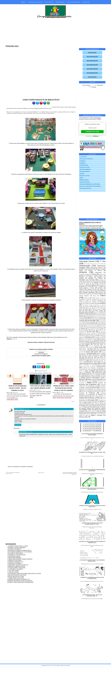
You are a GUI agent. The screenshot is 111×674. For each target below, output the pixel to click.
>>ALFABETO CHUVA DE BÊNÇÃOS (16, 547)
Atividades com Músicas (95, 278)
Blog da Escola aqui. (49, 342)
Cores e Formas (89, 306)
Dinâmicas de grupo (86, 334)
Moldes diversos (86, 378)
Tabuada (101, 412)
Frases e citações (100, 353)
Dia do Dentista (89, 324)
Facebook (82, 346)
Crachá (81, 308)
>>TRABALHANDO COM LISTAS (15, 578)
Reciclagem (91, 400)
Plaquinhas (83, 391)
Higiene (90, 355)
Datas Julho (88, 309)
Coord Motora (101, 303)
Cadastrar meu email (92, 131)
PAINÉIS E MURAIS (84, 180)
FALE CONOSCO (49, 2)
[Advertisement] (52, 32)
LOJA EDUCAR (85, 2)
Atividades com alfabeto (86, 277)
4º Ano (96, 263)
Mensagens (91, 375)
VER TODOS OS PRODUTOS (86, 158)
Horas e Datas (98, 356)
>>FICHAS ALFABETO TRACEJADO (16, 568)
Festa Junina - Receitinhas (86, 349)
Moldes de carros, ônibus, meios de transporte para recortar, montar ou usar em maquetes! (63, 388)
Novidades (100, 382)
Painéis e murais (85, 387)
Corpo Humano (100, 306)
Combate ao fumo (99, 298)
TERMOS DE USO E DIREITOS (35, 2)
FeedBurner (45, 354)
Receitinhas (82, 400)
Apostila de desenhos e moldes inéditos (91, 275)
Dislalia (86, 335)
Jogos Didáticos (98, 363)
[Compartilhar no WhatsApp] (48, 103)
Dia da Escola (89, 316)
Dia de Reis (83, 322)
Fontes (96, 352)
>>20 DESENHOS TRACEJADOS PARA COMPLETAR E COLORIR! (24, 573)
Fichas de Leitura (91, 350)
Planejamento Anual (91, 390)
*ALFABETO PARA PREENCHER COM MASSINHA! (20, 582)
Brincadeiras (101, 285)
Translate (93, 87)
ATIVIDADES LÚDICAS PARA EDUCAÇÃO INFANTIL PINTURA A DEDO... (92, 489)
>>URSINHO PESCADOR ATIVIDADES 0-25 (18, 579)
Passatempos (90, 388)
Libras (88, 369)
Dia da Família (98, 316)
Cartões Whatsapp (98, 293)
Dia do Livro (88, 326)
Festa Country (89, 347)
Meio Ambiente (83, 373)
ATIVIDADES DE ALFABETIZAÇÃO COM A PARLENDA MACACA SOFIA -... (92, 560)
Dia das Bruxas (94, 319)
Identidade (81, 357)
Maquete (44, 370)
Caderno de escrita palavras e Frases (92, 287)
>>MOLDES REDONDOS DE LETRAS (16, 575)
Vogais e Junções (96, 415)
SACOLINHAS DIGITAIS (85, 188)
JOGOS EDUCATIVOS (84, 182)
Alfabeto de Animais (95, 270)
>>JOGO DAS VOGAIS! (13, 570)
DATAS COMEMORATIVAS (73, 2)
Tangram (81, 413)
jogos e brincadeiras (84, 364)
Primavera (92, 393)
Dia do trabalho (100, 328)
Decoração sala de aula (85, 312)
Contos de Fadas (89, 303)
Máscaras (88, 372)
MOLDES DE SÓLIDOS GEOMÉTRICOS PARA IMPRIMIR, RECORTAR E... (92, 470)
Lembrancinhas (101, 366)
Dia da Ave (98, 314)
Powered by (89, 136)
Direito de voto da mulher (98, 334)
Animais (93, 274)
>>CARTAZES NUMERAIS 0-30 (15, 562)
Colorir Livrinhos (88, 298)
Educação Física (88, 340)
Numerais (82, 384)
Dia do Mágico (97, 326)
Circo (94, 295)
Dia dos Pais (91, 331)
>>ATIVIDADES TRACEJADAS (15, 553)
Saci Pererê (97, 405)
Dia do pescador (89, 327)
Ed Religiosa (98, 339)
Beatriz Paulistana (19, 409)
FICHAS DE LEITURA (84, 167)
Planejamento (82, 390)
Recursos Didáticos (99, 403)
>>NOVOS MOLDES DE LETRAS (15, 576)
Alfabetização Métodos (96, 267)
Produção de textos (84, 395)
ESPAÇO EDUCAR (51, 665)
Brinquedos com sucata (85, 286)
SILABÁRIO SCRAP (86, 409)
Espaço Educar (23, 432)
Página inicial (41, 472)
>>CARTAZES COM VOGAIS (14, 560)
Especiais (94, 343)
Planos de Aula (102, 390)
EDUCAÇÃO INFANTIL (84, 171)
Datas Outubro (99, 310)
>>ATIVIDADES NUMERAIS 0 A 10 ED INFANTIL (19, 552)
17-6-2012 (39, 390)
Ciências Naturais (84, 295)
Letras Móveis (82, 369)
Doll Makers (97, 337)
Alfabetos (83, 272)
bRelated (72, 401)
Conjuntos (94, 302)
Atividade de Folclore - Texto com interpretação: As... (92, 595)
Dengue (101, 312)
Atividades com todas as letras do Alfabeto (95, 281)
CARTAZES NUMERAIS (85, 169)
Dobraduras (88, 337)
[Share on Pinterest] (43, 367)
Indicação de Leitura (93, 359)
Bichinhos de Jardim (84, 283)
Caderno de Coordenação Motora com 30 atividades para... (92, 578)
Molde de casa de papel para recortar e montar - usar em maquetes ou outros (17, 388)
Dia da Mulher (87, 317)
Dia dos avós (94, 330)
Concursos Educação (84, 302)
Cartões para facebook (85, 293)
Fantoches (97, 346)
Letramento (84, 367)
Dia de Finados (102, 320)
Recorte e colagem (92, 401)
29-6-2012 (16, 392)
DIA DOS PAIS (92, 52)
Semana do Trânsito (68, 397)
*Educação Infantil (86, 261)
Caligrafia (81, 289)
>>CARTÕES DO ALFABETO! (14, 563)
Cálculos (100, 288)
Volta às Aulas (83, 417)
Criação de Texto (96, 307)
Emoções (103, 341)
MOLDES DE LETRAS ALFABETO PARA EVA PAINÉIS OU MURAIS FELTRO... (92, 542)
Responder (18, 425)
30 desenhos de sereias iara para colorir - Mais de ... (92, 453)
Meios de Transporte (60, 397)
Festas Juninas (82, 350)
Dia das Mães (92, 320)
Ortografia (90, 386)
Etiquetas (87, 344)
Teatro (92, 413)
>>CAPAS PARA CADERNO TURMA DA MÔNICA (19, 559)
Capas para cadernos (84, 290)
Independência (82, 359)
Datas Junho (97, 309)
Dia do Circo (82, 324)
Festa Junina (99, 347)
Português (81, 393)
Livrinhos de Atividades (98, 369)
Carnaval (95, 290)
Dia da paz (96, 317)
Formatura (90, 353)
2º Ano (85, 263)
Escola (82, 343)
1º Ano (102, 261)
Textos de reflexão (100, 413)
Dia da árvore (90, 314)
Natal (89, 383)
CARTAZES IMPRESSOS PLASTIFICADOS (89, 184)
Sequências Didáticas (100, 408)
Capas (101, 289)
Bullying (95, 286)
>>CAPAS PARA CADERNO (14, 557)
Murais (95, 381)
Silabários (96, 409)
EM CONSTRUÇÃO (92, 56)
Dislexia (92, 335)
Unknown (9, 392)
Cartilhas (100, 292)
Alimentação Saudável (84, 274)
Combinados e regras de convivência (88, 299)
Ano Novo (101, 274)
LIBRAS (81, 177)
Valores (81, 415)
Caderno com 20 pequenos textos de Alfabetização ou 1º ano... (92, 523)
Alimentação (98, 272)
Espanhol (88, 343)
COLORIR (81, 173)
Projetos (81, 397)
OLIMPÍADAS (93, 384)
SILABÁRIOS (82, 163)
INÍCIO (24, 2)
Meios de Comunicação (95, 373)
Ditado (98, 335)
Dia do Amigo (101, 322)
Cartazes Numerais (88, 292)
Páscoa (94, 387)
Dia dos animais (83, 330)
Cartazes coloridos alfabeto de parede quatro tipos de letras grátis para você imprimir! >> (70, 473)
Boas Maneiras (95, 283)
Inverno (102, 361)
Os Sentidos (97, 386)
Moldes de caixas (91, 376)
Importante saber (92, 357)
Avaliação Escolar (98, 282)
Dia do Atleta (82, 323)
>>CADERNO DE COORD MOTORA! (16, 555)
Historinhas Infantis (86, 356)
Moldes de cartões (101, 376)
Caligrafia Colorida (91, 289)
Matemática (98, 372)
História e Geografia (10, 399)
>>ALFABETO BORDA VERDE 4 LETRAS (17, 546)
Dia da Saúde (103, 317)
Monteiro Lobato (88, 380)
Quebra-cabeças (100, 398)
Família (90, 346)
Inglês (87, 360)
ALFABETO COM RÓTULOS (86, 269)
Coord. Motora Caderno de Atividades (90, 305)
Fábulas (101, 344)
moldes (83, 376)
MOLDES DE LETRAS (84, 175)
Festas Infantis (100, 349)
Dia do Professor (98, 327)
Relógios (81, 404)
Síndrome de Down (91, 411)
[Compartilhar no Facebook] (33, 103)
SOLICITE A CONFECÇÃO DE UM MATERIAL (90, 186)
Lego (93, 366)
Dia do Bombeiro (91, 323)
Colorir (103, 295)
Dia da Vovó (84, 319)
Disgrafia (81, 335)
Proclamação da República (95, 394)
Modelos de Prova (101, 375)
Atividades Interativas (86, 282)
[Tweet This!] (39, 367)
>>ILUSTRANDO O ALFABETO (15, 569)
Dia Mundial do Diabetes (90, 333)
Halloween (83, 355)
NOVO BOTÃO (92, 77)
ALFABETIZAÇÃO (83, 165)
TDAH (87, 413)
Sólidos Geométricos (91, 412)
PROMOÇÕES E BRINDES (94, 397)
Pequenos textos (100, 388)
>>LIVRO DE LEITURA (12, 572)
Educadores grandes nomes (86, 341)
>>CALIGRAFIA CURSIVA (13, 556)
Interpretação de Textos (90, 361)
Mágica (86, 370)
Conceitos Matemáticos (97, 300)
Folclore (88, 352)
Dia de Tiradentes (92, 322)
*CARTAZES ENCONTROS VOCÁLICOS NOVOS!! (19, 581)
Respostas (17, 428)
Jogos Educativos (84, 363)
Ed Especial (89, 339)
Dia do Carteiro (100, 323)
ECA (83, 339)
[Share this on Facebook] (34, 367)
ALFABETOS (82, 161)
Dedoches (96, 312)
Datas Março (88, 310)
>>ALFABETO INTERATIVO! (14, 549)
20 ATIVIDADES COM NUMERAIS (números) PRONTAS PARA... (92, 434)
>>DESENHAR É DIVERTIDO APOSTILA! (17, 565)
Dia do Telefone (91, 328)
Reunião (98, 404)
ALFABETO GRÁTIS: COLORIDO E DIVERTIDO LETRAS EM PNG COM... (92, 506)
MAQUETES (14, 339)
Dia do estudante (98, 324)
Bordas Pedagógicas (91, 285)
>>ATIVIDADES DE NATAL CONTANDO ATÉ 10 (19, 550)
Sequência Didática (86, 408)
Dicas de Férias (101, 333)
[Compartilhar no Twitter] (37, 103)
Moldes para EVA (92, 379)
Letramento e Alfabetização (96, 367)
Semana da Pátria (87, 407)
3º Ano (91, 263)
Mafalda (81, 370)
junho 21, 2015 (26, 409)
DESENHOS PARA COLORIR (86, 313)
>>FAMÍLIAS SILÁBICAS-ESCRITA (16, 566)
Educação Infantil (98, 340)
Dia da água (98, 313)
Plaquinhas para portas (93, 391)
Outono (104, 386)
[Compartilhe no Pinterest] (41, 103)
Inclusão (102, 357)
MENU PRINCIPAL (60, 2)
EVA (95, 344)
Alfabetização (84, 266)
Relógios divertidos (89, 404)
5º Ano (102, 263)
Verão (86, 415)
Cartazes (103, 290)
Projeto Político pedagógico (98, 395)
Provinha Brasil (90, 398)
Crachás (87, 307)
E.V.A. (104, 337)
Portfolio (102, 391)
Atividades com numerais (87, 280)
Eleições (97, 341)
